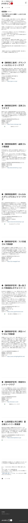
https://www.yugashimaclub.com (15, 311)
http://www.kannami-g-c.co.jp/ (14, 167)
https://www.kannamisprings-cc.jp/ (15, 221)
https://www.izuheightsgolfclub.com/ (16, 356)
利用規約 (3, 511)
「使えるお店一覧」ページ (7, 473)
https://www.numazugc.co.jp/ (14, 124)
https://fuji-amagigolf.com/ (13, 261)
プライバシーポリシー (6, 513)
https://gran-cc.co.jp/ (12, 81)
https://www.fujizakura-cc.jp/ (14, 437)
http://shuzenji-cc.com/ (12, 401)
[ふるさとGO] (7, 3)
